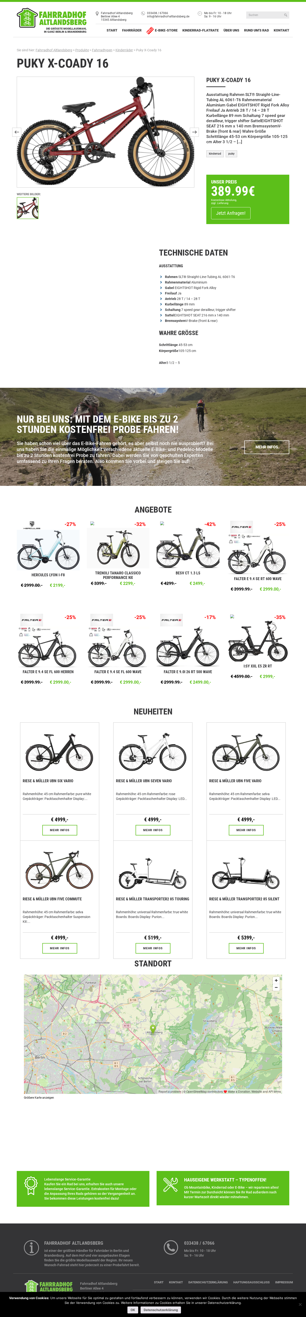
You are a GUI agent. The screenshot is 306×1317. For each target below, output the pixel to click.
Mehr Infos (267, 447)
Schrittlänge (169, 345)
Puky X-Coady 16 (63, 63)
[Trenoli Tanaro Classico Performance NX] (118, 548)
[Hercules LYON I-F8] (48, 550)
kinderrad (215, 153)
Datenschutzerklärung (208, 1282)
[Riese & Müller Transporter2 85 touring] (153, 867)
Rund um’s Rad (256, 30)
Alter (162, 363)
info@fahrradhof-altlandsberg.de (168, 16)
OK (133, 1310)
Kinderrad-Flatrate (200, 30)
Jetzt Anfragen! (231, 213)
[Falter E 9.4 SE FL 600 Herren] (48, 646)
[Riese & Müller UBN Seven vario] (153, 749)
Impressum (284, 1282)
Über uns (231, 30)
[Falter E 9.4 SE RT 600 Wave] (258, 553)
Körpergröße (168, 351)
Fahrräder (132, 30)
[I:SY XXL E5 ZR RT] (258, 641)
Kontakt (281, 30)
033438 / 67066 (157, 13)
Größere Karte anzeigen (39, 1097)
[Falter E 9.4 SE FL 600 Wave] (118, 646)
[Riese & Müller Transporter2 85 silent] (246, 867)
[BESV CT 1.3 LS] (188, 548)
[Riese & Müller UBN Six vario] (59, 749)
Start (112, 30)
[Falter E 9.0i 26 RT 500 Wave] (188, 646)
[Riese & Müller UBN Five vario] (246, 749)
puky (231, 153)
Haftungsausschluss (251, 1282)
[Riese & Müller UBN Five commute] (59, 867)
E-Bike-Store (166, 30)
